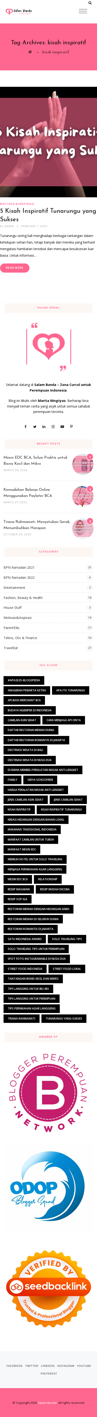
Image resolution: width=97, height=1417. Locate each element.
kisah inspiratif (19, 809)
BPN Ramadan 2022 (19, 577)
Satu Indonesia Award (25, 939)
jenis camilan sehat (68, 800)
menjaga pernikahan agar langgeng (35, 869)
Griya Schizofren (40, 780)
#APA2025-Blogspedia (24, 680)
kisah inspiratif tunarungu (61, 809)
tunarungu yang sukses (64, 1019)
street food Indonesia (25, 969)
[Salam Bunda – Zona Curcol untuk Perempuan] (28, 11)
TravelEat (11, 648)
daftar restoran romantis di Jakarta (36, 740)
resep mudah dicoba (55, 889)
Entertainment (14, 587)
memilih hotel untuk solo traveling (35, 859)
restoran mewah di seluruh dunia (33, 919)
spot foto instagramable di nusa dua (37, 959)
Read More (15, 268)
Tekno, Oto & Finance (20, 638)
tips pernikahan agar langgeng (32, 1008)
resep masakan (19, 889)
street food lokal (67, 969)
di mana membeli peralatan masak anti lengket (43, 770)
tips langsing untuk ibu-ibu (28, 989)
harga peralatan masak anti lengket (36, 790)
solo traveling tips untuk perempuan (36, 949)
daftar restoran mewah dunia (31, 730)
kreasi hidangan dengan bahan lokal (36, 820)
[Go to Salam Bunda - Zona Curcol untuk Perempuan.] (30, 52)
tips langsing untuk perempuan (31, 999)
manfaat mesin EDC (22, 849)
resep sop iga (17, 899)
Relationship (47, 879)
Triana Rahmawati (21, 1019)
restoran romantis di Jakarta (30, 929)
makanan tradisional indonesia (32, 829)
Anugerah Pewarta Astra (27, 690)
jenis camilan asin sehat (26, 800)
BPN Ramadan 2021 (19, 567)
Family (12, 780)
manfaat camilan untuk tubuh (31, 840)
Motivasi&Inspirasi (17, 204)
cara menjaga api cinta (64, 720)
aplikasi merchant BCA (24, 700)
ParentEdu (11, 627)
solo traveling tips (67, 939)
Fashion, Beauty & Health (23, 597)
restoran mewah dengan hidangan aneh (38, 909)
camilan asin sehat (22, 720)
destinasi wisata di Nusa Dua (30, 760)
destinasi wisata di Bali (25, 750)
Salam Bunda (47, 1403)
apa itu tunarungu (70, 690)
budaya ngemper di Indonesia (30, 710)
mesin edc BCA (18, 879)
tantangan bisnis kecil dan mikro (33, 979)
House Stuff (12, 607)
